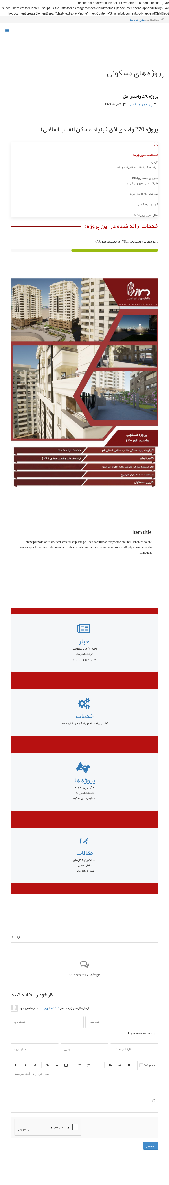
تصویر (56, 1065)
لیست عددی (88, 1065)
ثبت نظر (150, 1146)
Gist (129, 1065)
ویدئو (66, 1065)
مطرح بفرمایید (137, 19)
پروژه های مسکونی (141, 104)
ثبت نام (55, 1008)
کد (119, 1065)
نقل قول (110, 1065)
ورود (45, 1008)
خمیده (25, 1065)
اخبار (84, 641)
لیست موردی (79, 1065)
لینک (47, 1065)
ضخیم (16, 1065)
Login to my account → (141, 1033)
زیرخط (34, 1065)
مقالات (84, 852)
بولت (97, 1065)
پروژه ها (84, 780)
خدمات (85, 716)
